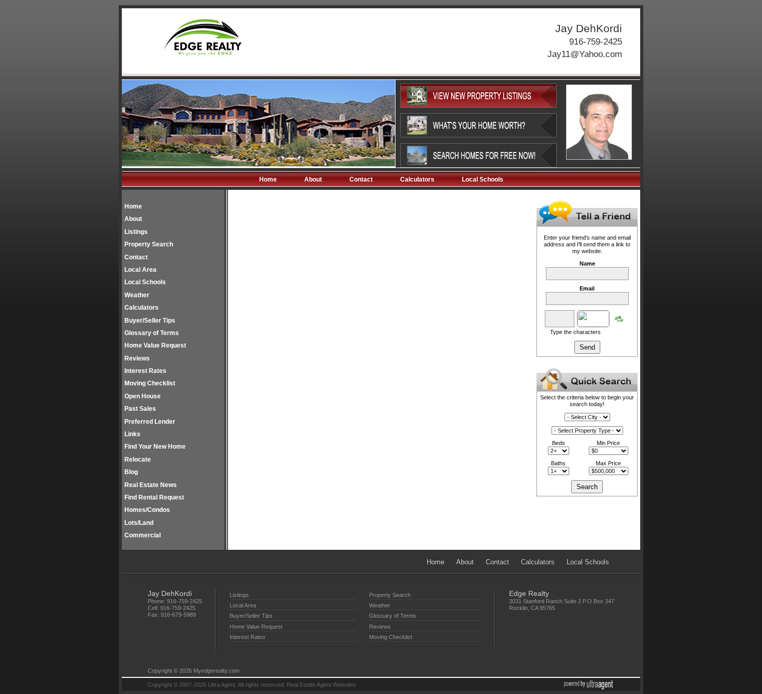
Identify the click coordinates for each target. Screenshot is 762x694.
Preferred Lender (149, 421)
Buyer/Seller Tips (149, 320)
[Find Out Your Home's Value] (478, 135)
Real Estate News (150, 485)
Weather (136, 295)
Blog (131, 472)
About (313, 179)
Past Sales (140, 408)
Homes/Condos (147, 509)
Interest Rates (145, 370)
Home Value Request (155, 345)
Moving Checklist (149, 383)
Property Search (148, 244)
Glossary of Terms (151, 333)
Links (132, 434)
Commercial (142, 535)
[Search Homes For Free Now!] (478, 165)
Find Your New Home (155, 446)
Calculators (417, 179)
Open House (142, 396)
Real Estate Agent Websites (321, 685)
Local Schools (482, 179)
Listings (136, 231)
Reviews (137, 358)
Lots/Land (138, 522)
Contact (361, 179)
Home (268, 179)
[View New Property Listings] (478, 105)
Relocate (137, 459)
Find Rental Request (154, 497)
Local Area (140, 269)
